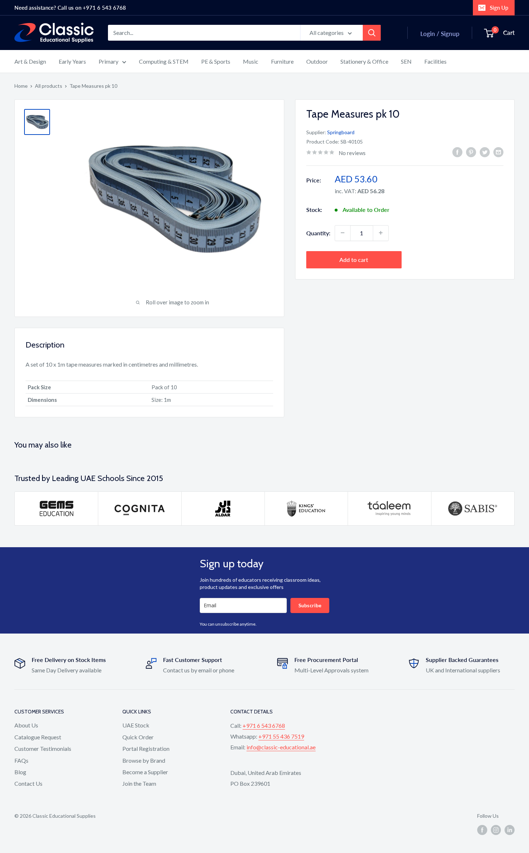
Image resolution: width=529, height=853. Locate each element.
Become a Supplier (145, 771)
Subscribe (309, 605)
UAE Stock (135, 725)
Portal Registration (145, 748)
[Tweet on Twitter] (485, 152)
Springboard (340, 132)
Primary (108, 61)
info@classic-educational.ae (281, 747)
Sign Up (499, 7)
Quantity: (318, 232)
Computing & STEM (164, 61)
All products (48, 86)
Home (21, 86)
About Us (26, 725)
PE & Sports (215, 61)
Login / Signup (440, 33)
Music (250, 61)
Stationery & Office (364, 61)
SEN (406, 61)
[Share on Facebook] (457, 152)
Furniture (282, 61)
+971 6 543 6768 (264, 725)
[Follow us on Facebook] (482, 830)
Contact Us (28, 783)
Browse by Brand (143, 760)
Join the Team (139, 783)
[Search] (372, 33)
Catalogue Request (37, 737)
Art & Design (30, 61)
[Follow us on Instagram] (496, 830)
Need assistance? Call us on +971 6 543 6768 (70, 7)
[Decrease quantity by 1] (342, 232)
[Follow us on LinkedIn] (510, 830)
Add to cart (353, 259)
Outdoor (317, 61)
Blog (20, 771)
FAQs (21, 760)
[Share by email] (498, 152)
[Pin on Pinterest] (471, 152)
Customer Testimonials (42, 748)
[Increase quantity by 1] (380, 232)
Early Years (72, 61)
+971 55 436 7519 (281, 736)
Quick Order (138, 737)
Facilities (435, 61)
